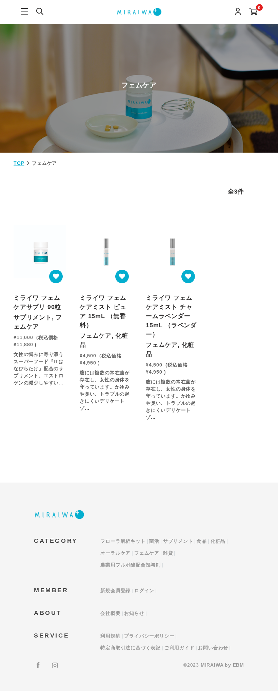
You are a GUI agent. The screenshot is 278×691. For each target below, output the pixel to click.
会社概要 (110, 613)
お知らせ (134, 613)
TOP (19, 163)
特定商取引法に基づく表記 (130, 647)
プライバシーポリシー (149, 636)
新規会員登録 (115, 590)
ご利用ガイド (179, 647)
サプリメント (178, 541)
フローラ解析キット (122, 541)
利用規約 (110, 636)
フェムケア (146, 553)
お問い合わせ (213, 647)
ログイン (144, 590)
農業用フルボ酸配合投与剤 (130, 564)
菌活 (154, 541)
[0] (253, 12)
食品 (202, 541)
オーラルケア (115, 553)
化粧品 (218, 541)
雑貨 (168, 553)
